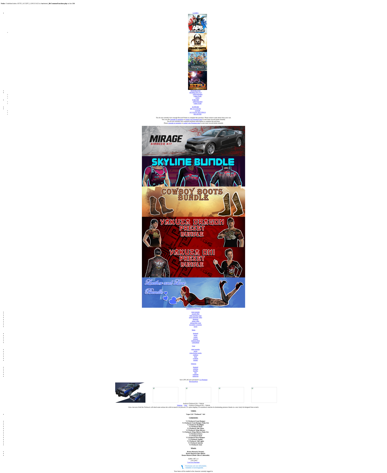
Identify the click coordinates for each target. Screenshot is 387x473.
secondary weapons (195, 325)
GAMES (195, 13)
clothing (195, 355)
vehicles (195, 369)
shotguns (195, 319)
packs (195, 326)
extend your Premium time (193, 119)
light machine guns (196, 316)
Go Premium (203, 380)
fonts (195, 357)
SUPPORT (195, 107)
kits (195, 372)
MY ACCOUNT (195, 109)
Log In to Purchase (193, 462)
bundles (195, 371)
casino (196, 337)
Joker (188, 308)
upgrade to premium (176, 119)
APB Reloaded (197, 94)
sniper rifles (195, 321)
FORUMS (195, 100)
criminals (195, 374)
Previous (192, 381)
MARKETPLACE (195, 92)
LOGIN (197, 110)
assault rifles (195, 314)
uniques (195, 339)
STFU (198, 98)
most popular (195, 312)
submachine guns (195, 323)
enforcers (195, 376)
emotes (195, 360)
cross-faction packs (195, 353)
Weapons (198, 308)
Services (192, 308)
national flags (195, 341)
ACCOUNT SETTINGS (197, 112)
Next (196, 381)
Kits (185, 405)
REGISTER (197, 114)
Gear (193, 346)
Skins (193, 330)
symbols (195, 358)
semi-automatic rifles (195, 317)
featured (195, 333)
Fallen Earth (197, 96)
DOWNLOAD (195, 91)
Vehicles (193, 364)
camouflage (195, 342)
